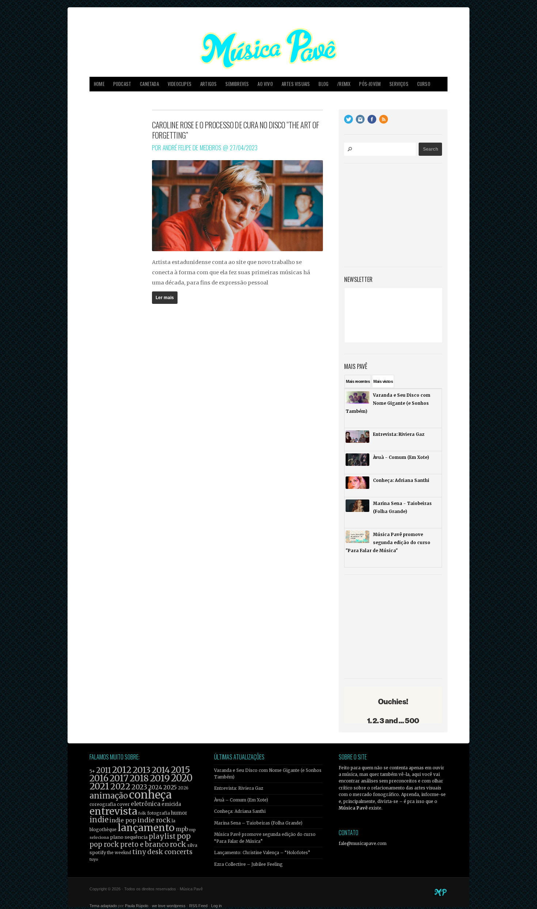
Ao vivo (265, 83)
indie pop (123, 820)
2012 (122, 770)
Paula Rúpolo (136, 906)
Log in (216, 906)
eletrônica (145, 803)
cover (123, 804)
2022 (120, 786)
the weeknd (119, 852)
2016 (99, 778)
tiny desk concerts (162, 852)
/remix (343, 83)
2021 (99, 786)
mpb (182, 829)
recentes (358, 381)
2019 (160, 778)
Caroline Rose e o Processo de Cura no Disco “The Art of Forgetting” (235, 130)
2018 (139, 778)
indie (99, 820)
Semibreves (237, 83)
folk (142, 813)
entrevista (113, 811)
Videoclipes (179, 83)
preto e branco (144, 844)
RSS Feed (198, 906)
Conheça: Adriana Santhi (240, 811)
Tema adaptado (103, 906)
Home (99, 83)
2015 (180, 770)
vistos (383, 381)
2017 (119, 778)
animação (109, 796)
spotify (98, 852)
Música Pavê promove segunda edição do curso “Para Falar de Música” (265, 838)
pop (184, 836)
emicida (171, 804)
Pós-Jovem (370, 83)
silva (192, 845)
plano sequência (129, 837)
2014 (161, 770)
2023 (139, 787)
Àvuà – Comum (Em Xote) (241, 800)
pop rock (104, 844)
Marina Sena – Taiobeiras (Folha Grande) (258, 823)
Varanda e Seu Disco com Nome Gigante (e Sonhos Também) (267, 774)
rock (178, 844)
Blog (323, 83)
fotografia (158, 813)
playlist (162, 836)
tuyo (94, 859)
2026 (183, 788)
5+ (92, 771)
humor (179, 813)
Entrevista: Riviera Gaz (238, 788)
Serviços (398, 83)
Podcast (122, 83)
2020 (182, 778)
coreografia (103, 804)
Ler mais (165, 297)
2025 (170, 787)
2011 (103, 770)
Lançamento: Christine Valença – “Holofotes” (262, 852)
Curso (423, 83)
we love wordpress (169, 906)
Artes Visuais (296, 83)
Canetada (149, 83)
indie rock (154, 820)
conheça (150, 794)
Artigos (208, 83)
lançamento (146, 828)
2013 (142, 770)
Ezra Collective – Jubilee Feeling (248, 864)
